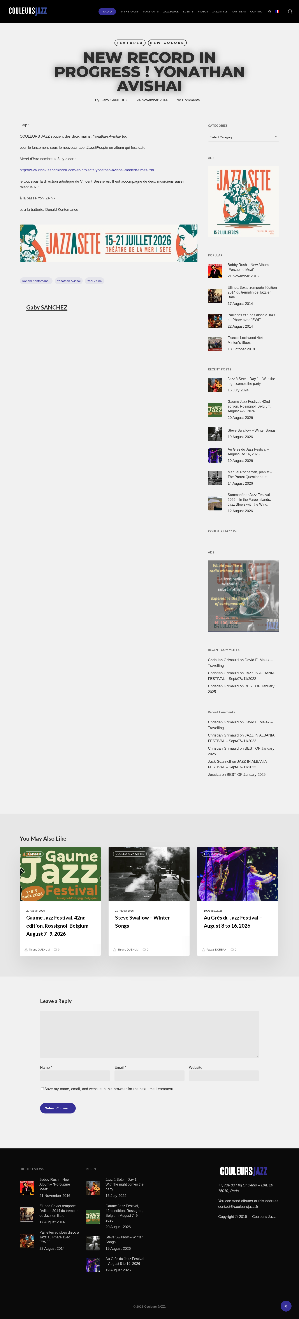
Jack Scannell (219, 761)
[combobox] (243, 137)
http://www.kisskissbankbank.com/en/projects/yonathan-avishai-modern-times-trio (87, 170)
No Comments (188, 100)
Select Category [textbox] (221, 137)
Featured (130, 43)
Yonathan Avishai (69, 281)
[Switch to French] (277, 11)
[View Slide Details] (108, 243)
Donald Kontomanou (36, 281)
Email (120, 1067)
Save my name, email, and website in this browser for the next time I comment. (109, 1089)
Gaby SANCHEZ (114, 100)
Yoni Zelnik (94, 281)
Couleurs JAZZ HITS (130, 854)
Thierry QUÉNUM (39, 949)
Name (46, 1067)
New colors (167, 43)
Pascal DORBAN (216, 949)
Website (195, 1067)
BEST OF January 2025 (246, 775)
